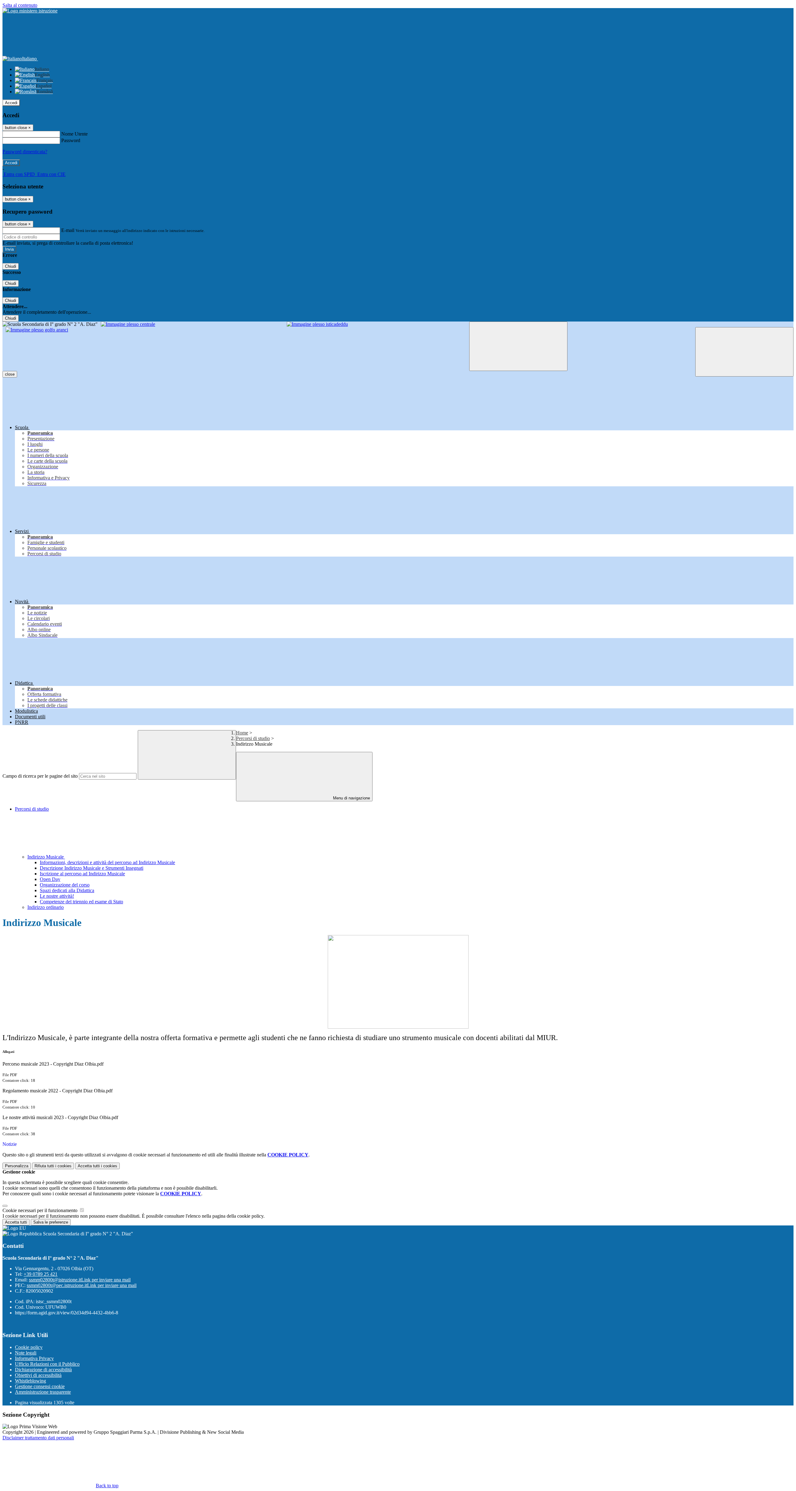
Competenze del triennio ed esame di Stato (81, 901)
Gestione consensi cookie (40, 1386)
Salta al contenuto (19, 5)
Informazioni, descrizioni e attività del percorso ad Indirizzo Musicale (107, 862)
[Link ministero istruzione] (30, 10)
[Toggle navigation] (518, 346)
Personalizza (16, 1166)
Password (70, 140)
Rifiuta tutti (53, 1166)
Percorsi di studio (253, 738)
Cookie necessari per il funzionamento (40, 1210)
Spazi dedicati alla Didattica (67, 890)
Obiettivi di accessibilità (38, 1375)
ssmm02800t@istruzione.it (80, 1279)
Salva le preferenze (50, 1222)
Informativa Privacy (34, 1358)
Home (242, 732)
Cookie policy (29, 1347)
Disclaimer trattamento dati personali (38, 1437)
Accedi (11, 102)
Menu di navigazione (351, 798)
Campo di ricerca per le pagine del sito (40, 776)
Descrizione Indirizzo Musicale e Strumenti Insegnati (91, 868)
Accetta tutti (97, 1166)
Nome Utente (74, 134)
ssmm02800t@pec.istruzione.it (82, 1285)
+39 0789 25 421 (41, 1274)
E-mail (67, 230)
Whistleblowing (30, 1380)
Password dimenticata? (24, 151)
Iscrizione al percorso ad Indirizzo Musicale (82, 873)
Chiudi (10, 266)
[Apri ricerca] (744, 352)
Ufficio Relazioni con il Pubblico (47, 1364)
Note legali (25, 1352)
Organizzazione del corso (65, 884)
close (10, 374)
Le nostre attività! (57, 896)
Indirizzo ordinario (45, 907)
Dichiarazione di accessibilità (43, 1369)
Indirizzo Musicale (46, 856)
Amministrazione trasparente (43, 1392)
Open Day (50, 879)
